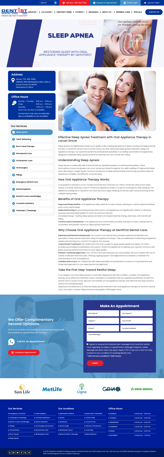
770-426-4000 (29, 79)
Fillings (19, 175)
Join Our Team (153, 3)
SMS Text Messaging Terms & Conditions (57, 454)
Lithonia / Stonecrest (93, 426)
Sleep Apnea (21, 132)
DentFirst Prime (64, 12)
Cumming (89, 430)
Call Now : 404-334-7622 (76, 3)
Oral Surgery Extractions (44, 426)
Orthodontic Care (24, 160)
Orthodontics (14, 430)
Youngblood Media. (149, 451)
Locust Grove (90, 422)
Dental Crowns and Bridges (28, 196)
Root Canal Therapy (25, 146)
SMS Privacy (116, 356)
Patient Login (132, 3)
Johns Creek (90, 418)
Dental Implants (23, 189)
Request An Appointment (107, 3)
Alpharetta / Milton (67, 413)
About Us (106, 12)
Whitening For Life (42, 434)
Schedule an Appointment (25, 352)
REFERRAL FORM (123, 12)
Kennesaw (63, 422)
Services (32, 12)
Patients (79, 12)
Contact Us (154, 12)
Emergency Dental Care (27, 182)
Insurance (94, 12)
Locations (46, 12)
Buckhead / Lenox (66, 430)
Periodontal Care (24, 153)
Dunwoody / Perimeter (94, 413)
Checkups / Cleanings (26, 210)
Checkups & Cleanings (17, 418)
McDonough (64, 426)
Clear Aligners (41, 413)
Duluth (62, 418)
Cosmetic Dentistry (25, 203)
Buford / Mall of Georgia (69, 434)
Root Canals (14, 434)
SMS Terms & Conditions (98, 356)
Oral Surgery (22, 167)
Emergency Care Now (17, 413)
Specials (138, 12)
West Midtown (91, 434)
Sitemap (76, 454)
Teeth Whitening (23, 139)
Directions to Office (24, 87)
